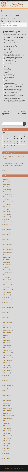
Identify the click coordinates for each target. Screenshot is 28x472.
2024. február (6, 239)
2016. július (5, 420)
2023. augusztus (7, 252)
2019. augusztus (7, 332)
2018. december (7, 350)
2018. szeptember (7, 357)
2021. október (6, 287)
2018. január (6, 375)
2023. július (5, 254)
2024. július (5, 232)
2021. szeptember (7, 289)
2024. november (7, 224)
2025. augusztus (7, 204)
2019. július (5, 335)
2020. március (6, 315)
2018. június (6, 365)
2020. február (6, 317)
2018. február (6, 373)
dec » (5, 147)
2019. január (6, 347)
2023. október (6, 247)
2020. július (5, 310)
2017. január (6, 405)
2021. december (7, 282)
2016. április (6, 425)
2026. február (6, 191)
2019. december (7, 322)
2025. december (7, 194)
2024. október (6, 227)
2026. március (6, 189)
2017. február (6, 403)
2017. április (6, 398)
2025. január (6, 219)
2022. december (7, 272)
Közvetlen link (18, 106)
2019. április (6, 342)
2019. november (7, 325)
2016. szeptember (7, 415)
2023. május (6, 259)
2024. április (6, 234)
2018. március (6, 370)
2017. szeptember (7, 385)
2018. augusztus (7, 360)
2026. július (5, 179)
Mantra (16, 468)
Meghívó (5, 160)
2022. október (6, 274)
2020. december (7, 300)
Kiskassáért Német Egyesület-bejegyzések (9, 25)
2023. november (7, 244)
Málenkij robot (6, 106)
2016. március (6, 428)
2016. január (6, 433)
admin (4, 23)
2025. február (6, 216)
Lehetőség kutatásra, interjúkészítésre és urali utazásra (6, 113)
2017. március (6, 400)
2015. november (7, 435)
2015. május (6, 445)
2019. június (6, 337)
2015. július (5, 440)
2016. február (6, 430)
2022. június (6, 277)
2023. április (6, 262)
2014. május (6, 458)
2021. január (6, 297)
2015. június (6, 443)
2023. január (6, 269)
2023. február (6, 267)
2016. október (6, 413)
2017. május (6, 395)
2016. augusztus (7, 418)
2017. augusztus (7, 388)
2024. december (7, 222)
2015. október (6, 438)
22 (11, 143)
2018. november (7, 352)
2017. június (6, 393)
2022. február (6, 279)
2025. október (6, 199)
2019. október (6, 327)
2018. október (6, 355)
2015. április (6, 448)
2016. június (6, 423)
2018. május (6, 367)
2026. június (6, 181)
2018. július (5, 362)
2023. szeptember (7, 249)
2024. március (6, 237)
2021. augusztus (7, 292)
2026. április (6, 186)
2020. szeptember (7, 307)
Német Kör (7, 468)
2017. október (6, 383)
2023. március (6, 264)
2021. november (7, 284)
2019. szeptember (7, 330)
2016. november (7, 410)
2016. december (7, 408)
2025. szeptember (7, 201)
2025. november (7, 196)
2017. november (7, 380)
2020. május (6, 312)
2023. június (6, 257)
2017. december (7, 378)
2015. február (6, 453)
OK (24, 124)
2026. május (6, 184)
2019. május (6, 340)
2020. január (6, 320)
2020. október (6, 305)
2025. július (5, 206)
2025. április (6, 211)
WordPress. (21, 468)
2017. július (5, 390)
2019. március (6, 345)
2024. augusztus (7, 229)
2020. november (7, 302)
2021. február (6, 294)
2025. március (6, 214)
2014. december (7, 456)
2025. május (6, 209)
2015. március (6, 451)
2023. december (7, 242)
